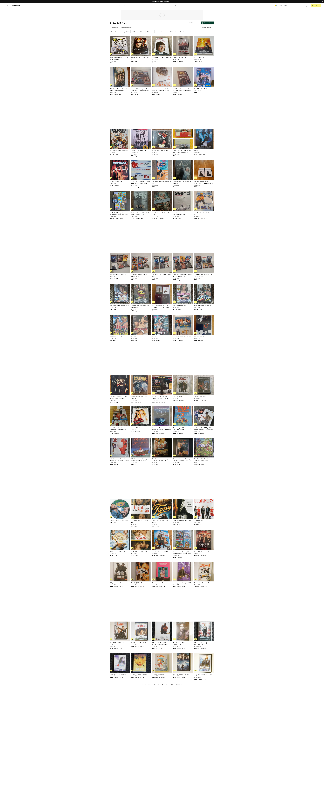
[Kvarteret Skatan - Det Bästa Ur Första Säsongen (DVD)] (141, 201)
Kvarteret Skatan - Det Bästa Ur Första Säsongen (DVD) (140, 213)
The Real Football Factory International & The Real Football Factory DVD (203, 182)
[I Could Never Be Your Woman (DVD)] (141, 509)
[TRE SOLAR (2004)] (204, 46)
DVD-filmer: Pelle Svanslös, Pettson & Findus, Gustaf (201, 459)
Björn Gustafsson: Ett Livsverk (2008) (160, 213)
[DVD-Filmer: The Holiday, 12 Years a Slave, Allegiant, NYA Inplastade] (204, 416)
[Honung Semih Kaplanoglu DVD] (141, 663)
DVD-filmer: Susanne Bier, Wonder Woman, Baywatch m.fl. (182, 275)
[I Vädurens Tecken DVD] (120, 325)
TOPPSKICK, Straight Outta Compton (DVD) (138, 151)
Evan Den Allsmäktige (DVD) (160, 552)
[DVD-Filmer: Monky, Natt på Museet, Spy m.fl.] (141, 263)
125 (172, 684)
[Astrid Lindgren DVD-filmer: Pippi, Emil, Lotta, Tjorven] (183, 416)
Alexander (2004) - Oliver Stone (140, 57)
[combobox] (145, 5)
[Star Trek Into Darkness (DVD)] (183, 663)
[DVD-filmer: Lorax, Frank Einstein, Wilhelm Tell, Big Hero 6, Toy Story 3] (120, 447)
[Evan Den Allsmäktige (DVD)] (162, 540)
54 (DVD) (196, 150)
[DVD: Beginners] (204, 509)
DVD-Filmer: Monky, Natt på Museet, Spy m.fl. (139, 275)
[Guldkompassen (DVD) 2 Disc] (120, 540)
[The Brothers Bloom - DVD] (204, 571)
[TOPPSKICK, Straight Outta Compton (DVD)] (141, 139)
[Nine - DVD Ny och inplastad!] (204, 540)
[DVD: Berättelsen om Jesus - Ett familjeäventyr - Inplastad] (120, 77)
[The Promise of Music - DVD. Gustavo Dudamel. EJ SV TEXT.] (162, 385)
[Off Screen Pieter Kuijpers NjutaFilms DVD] (204, 631)
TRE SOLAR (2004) (199, 57)
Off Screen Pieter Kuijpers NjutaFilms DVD (201, 643)
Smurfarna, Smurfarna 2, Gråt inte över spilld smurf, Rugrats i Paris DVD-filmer (182, 552)
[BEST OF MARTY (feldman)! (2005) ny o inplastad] (162, 46)
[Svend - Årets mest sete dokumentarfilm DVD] (183, 201)
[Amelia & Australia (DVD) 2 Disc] (141, 540)
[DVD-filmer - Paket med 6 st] (120, 263)
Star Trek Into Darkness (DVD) (181, 674)
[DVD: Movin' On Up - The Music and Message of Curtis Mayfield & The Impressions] (183, 77)
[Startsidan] (16, 5)
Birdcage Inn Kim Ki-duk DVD (118, 674)
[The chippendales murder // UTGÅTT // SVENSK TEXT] (162, 447)
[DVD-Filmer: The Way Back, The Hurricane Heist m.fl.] (204, 263)
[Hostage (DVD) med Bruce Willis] (183, 509)
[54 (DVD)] (204, 139)
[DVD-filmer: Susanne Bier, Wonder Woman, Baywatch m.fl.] (183, 263)
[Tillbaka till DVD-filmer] (110, 27)
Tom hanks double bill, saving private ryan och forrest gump (160, 306)
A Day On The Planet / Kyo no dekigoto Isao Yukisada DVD (160, 643)
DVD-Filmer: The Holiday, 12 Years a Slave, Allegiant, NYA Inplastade (203, 428)
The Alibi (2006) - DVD (137, 583)
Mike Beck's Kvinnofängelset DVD (119, 305)
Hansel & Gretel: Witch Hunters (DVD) (118, 643)
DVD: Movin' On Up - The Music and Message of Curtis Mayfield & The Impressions (182, 89)
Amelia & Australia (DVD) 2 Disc (139, 552)
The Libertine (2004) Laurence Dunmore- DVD (182, 643)
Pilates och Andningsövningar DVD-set (162, 182)
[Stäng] (322, 2)
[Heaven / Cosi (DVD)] (204, 385)
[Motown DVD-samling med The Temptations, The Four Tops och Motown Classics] (141, 77)
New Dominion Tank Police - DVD (119, 150)
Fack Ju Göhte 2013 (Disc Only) (119, 520)
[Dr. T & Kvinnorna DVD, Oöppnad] (183, 325)
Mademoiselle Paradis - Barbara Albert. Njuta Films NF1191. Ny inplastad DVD (161, 89)
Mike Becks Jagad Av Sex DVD (202, 305)
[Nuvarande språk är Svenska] (275, 5)
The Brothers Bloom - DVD (201, 583)
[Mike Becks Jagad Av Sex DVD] (204, 294)
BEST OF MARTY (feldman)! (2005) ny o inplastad (162, 58)
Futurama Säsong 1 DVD (159, 674)
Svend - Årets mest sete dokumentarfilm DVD (180, 213)
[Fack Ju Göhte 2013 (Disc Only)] (120, 509)
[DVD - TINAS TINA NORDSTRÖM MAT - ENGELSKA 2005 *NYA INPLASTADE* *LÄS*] (183, 139)
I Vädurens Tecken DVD (116, 336)
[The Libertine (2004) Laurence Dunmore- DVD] (183, 631)
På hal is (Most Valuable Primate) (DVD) (203, 213)
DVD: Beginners (198, 520)
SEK (280, 5)
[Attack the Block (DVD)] (204, 77)
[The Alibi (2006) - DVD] (141, 571)
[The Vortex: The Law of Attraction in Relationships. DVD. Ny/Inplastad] (162, 416)
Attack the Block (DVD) (200, 88)
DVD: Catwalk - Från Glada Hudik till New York (183, 182)
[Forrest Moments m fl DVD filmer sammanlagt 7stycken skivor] (120, 416)
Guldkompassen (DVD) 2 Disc (118, 552)
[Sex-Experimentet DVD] (183, 294)
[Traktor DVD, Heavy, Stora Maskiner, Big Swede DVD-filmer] (120, 201)
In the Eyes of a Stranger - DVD (182, 583)
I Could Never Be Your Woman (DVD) (139, 521)
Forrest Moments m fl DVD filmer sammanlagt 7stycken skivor (119, 428)
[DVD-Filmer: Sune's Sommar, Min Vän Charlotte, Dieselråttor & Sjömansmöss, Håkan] (141, 447)
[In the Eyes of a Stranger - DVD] (183, 571)
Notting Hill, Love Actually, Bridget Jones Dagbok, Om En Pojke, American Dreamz (140, 182)
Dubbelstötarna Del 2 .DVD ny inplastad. (139, 397)
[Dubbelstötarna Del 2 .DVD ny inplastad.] (141, 385)
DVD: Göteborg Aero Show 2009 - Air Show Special (119, 58)
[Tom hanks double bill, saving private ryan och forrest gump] (162, 294)
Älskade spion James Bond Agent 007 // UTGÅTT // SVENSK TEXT (182, 459)
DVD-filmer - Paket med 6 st (118, 274)
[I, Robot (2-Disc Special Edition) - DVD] (204, 663)
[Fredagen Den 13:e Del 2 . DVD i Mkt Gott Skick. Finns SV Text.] (120, 385)
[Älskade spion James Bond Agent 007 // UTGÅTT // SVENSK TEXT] (183, 447)
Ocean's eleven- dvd (116, 181)
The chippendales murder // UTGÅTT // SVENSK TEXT (160, 459)
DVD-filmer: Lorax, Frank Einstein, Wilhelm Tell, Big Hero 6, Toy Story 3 (119, 460)
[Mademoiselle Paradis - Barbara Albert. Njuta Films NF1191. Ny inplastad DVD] (162, 77)
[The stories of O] (204, 325)
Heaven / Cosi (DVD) (200, 396)
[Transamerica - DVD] (162, 571)
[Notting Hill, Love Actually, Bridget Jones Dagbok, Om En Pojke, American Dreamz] (141, 170)
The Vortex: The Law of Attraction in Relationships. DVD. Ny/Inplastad (162, 428)
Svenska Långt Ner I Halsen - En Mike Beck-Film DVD (140, 306)
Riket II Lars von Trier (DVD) (138, 643)
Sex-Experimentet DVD (179, 305)
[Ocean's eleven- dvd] (120, 170)
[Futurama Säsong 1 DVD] (162, 663)
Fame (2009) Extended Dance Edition (160, 521)
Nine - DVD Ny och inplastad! (202, 552)
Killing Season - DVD (115, 583)
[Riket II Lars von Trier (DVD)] (141, 631)
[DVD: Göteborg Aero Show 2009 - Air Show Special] (120, 46)
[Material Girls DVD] (141, 416)
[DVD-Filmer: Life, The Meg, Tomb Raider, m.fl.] (162, 263)
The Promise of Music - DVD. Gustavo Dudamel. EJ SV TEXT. (161, 397)
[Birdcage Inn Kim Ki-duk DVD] (120, 663)
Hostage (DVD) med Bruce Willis (182, 520)
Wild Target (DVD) (178, 396)
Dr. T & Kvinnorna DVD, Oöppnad (182, 336)
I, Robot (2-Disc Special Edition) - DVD (203, 675)
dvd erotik (134, 336)
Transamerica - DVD (157, 583)
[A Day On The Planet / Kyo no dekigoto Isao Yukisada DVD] (162, 631)
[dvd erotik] (141, 325)
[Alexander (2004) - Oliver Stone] (141, 46)
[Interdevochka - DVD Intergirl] (162, 139)
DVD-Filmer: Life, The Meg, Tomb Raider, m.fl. (161, 275)
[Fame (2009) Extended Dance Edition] (162, 509)
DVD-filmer (115, 27)
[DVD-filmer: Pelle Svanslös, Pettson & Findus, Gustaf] (204, 447)
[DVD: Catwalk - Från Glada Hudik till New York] (183, 170)
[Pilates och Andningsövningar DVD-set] (162, 170)
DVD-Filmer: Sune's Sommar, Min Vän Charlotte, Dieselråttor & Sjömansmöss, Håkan (140, 460)
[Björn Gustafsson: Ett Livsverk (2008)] (162, 201)
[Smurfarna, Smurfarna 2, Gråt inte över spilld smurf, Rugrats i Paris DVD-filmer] (183, 540)
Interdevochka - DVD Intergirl (160, 150)
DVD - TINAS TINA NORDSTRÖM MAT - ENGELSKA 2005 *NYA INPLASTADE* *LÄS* (182, 151)
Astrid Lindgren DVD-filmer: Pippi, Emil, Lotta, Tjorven (182, 428)
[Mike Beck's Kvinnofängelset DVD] (120, 294)
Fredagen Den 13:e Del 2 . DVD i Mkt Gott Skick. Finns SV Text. (119, 397)
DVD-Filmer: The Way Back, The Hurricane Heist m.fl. (203, 275)
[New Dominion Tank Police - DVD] (120, 139)
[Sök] (176, 5)
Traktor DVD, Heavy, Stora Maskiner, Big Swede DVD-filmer (119, 213)
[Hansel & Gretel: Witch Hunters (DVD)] (120, 631)
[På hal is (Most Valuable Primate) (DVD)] (204, 201)
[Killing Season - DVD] (120, 571)
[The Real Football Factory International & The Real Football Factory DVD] (204, 170)
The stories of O (199, 336)
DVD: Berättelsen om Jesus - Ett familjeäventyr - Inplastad (119, 89)
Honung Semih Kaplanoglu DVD (139, 674)
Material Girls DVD (136, 428)
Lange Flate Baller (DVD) (180, 57)
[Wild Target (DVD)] (183, 385)
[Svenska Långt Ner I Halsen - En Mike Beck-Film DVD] (141, 294)
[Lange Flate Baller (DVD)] (183, 46)
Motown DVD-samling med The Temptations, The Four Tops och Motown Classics (140, 89)
